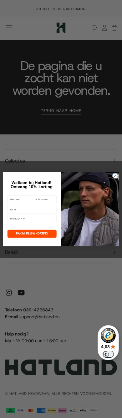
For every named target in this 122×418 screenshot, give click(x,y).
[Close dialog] (115, 175)
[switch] (108, 354)
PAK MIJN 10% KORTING (32, 233)
